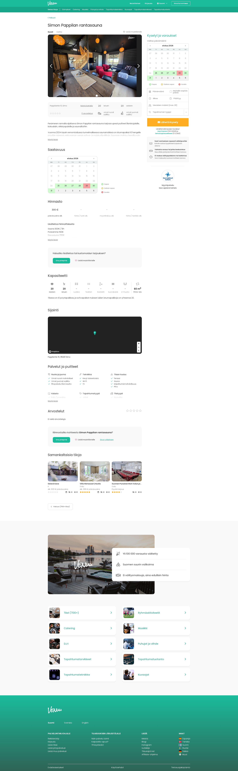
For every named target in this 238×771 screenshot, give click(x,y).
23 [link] (94, 181)
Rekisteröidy (53, 738)
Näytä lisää (53, 139)
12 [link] (65, 176)
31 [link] (79, 166)
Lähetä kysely (169, 122)
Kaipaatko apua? (99, 741)
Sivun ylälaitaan (107, 439)
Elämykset (66, 9)
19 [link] (65, 181)
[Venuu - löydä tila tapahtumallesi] (52, 3)
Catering (76, 9)
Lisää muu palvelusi (57, 751)
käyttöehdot (163, 131)
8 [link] (86, 171)
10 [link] (51, 176)
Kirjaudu (148, 3)
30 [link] (73, 166)
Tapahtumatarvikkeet (143, 9)
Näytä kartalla (86, 106)
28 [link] (59, 166)
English (85, 722)
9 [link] (93, 171)
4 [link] (58, 171)
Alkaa (155, 98)
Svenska (68, 722)
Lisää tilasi (52, 745)
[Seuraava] (74, 471)
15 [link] (87, 176)
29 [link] (66, 166)
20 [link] (73, 181)
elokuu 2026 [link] (72, 158)
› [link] (185, 45)
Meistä (145, 738)
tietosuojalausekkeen (163, 133)
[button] (51, 65)
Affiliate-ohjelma (150, 754)
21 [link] (79, 181)
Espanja (186, 738)
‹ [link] (51, 158)
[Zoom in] (139, 343)
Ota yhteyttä (61, 260)
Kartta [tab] (59, 32)
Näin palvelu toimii (100, 738)
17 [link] (51, 181)
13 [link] (72, 176)
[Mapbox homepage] (54, 351)
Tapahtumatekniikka (114, 9)
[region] (95, 335)
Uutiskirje (146, 748)
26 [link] (66, 185)
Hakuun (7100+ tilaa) (61, 506)
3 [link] (51, 171)
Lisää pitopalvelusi (56, 748)
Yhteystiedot (97, 745)
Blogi (144, 741)
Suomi (162, 3)
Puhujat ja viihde (97, 9)
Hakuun (52, 17)
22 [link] (87, 181)
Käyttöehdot (117, 767)
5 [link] (65, 171)
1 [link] (58, 190)
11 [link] (58, 176)
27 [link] (51, 166)
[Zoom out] (139, 347)
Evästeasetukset (56, 767)
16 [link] (94, 176)
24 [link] (51, 185)
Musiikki (85, 9)
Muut (184, 754)
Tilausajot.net (148, 751)
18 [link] (58, 181)
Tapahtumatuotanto (162, 9)
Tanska (185, 741)
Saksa (185, 751)
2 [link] (93, 166)
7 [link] (79, 171)
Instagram (147, 745)
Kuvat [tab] (50, 32)
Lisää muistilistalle (134, 32)
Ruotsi (185, 748)
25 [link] (59, 185)
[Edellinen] (51, 471)
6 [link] (72, 171)
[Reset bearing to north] (139, 351)
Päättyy (177, 98)
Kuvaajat (128, 9)
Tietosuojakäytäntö (180, 767)
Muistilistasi (135, 3)
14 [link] (80, 176)
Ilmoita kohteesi (181, 3)
